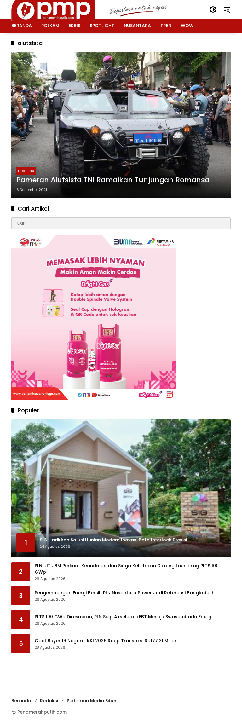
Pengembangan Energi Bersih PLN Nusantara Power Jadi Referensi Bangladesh (125, 593)
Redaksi (49, 700)
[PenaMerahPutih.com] (98, 9)
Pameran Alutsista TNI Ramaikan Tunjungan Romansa (113, 180)
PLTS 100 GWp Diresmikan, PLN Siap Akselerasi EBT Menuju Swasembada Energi (123, 617)
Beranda (21, 700)
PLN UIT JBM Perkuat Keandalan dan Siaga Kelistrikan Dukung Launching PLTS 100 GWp (127, 569)
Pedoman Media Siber (92, 700)
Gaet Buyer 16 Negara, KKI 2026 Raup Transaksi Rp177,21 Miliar (105, 641)
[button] (213, 9)
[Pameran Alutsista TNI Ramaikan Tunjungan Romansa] (121, 125)
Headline (26, 170)
